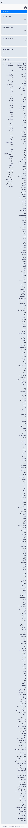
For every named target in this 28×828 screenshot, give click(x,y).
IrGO (11, 826)
